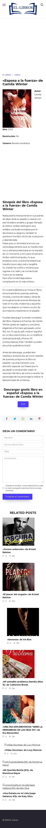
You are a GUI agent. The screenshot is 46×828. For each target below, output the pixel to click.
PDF (23, 404)
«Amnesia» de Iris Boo (19, 639)
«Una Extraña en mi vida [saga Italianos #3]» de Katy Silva (19, 795)
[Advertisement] (23, 48)
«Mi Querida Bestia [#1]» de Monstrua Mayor (18, 771)
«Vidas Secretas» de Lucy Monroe (23, 750)
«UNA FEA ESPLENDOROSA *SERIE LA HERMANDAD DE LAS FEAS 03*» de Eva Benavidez (22, 730)
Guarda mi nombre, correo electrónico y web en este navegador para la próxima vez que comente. (24, 488)
